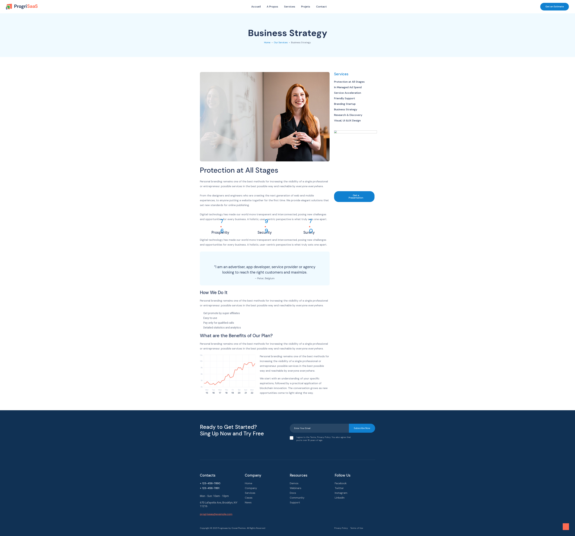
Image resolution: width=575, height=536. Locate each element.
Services (289, 6)
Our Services (281, 42)
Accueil (256, 6)
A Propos (272, 6)
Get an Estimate (554, 6)
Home (267, 42)
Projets (305, 6)
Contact (321, 6)
